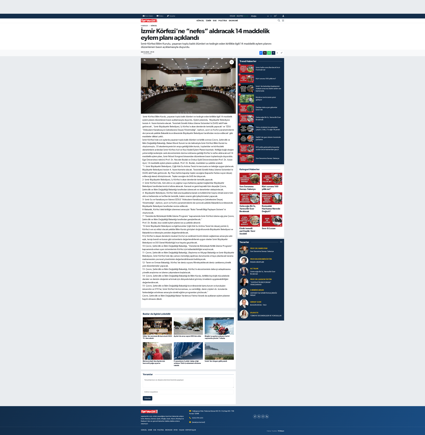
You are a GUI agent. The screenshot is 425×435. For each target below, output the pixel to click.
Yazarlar (172, 16)
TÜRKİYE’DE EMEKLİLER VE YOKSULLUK (266, 316)
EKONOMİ (233, 21)
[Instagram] (263, 416)
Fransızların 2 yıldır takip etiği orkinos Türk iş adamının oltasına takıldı (187, 363)
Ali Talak (254, 268)
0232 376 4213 (197, 418)
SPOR (176, 430)
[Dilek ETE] (244, 314)
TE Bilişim (281, 431)
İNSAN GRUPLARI (257, 262)
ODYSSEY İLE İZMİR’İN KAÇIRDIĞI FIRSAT (263, 294)
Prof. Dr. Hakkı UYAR (258, 248)
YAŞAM (181, 430)
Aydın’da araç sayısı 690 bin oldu (187, 336)
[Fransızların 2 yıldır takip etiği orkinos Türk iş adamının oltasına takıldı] (188, 351)
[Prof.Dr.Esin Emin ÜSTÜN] (244, 261)
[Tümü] (281, 242)
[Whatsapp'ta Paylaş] (269, 53)
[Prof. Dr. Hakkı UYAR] (244, 250)
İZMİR (208, 21)
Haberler (144, 26)
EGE (215, 21)
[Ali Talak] (244, 271)
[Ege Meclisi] (149, 20)
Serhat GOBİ (255, 302)
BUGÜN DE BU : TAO (258, 305)
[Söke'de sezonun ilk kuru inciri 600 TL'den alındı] (157, 326)
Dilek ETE (254, 313)
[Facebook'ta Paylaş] (261, 53)
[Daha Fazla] (273, 53)
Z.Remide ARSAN (257, 290)
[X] (259, 416)
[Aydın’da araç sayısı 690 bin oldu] (188, 326)
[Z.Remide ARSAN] (244, 293)
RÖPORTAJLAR (190, 430)
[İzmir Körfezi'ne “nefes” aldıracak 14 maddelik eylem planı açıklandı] (188, 86)
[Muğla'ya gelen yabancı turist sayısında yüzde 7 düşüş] (219, 326)
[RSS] (267, 416)
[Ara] (279, 20)
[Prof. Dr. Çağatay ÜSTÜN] (244, 282)
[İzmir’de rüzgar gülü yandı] (219, 351)
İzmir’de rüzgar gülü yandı (216, 361)
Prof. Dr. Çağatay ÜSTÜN (261, 279)
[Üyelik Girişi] (282, 16)
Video (161, 16)
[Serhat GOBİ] (244, 303)
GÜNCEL (200, 21)
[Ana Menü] (283, 20)
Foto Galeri (149, 16)
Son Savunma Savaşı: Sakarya (262, 251)
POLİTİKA (222, 21)
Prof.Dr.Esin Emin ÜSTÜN (261, 259)
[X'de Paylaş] (265, 53)
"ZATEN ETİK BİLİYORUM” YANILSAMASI (260, 283)
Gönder (147, 398)
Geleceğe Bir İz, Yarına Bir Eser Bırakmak (262, 273)
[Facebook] (255, 416)
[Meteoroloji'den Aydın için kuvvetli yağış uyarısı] (157, 351)
